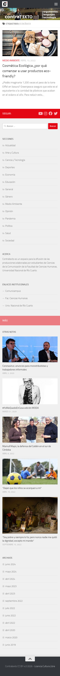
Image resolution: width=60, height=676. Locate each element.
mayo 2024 (10, 571)
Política (8, 225)
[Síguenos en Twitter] (56, 113)
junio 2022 (10, 615)
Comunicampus (13, 291)
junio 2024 (10, 564)
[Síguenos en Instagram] (45, 113)
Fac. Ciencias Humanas (16, 298)
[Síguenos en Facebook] (50, 113)
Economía (10, 174)
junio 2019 (10, 644)
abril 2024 (10, 579)
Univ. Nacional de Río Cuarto (19, 305)
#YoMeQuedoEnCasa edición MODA (20, 407)
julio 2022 (10, 608)
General (9, 189)
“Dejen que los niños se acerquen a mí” (22, 488)
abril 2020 (10, 630)
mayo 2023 (10, 586)
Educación (10, 182)
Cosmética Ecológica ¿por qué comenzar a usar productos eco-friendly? (26, 71)
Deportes (10, 167)
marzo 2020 (11, 637)
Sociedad (9, 240)
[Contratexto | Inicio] (5, 4)
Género (9, 196)
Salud (8, 233)
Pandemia (10, 218)
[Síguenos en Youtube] (40, 113)
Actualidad (10, 145)
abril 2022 (10, 622)
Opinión (9, 211)
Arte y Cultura (12, 152)
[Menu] (56, 4)
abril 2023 (10, 593)
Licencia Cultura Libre (44, 666)
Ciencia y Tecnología (15, 160)
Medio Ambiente (11, 60)
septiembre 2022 (14, 600)
